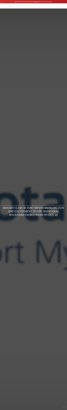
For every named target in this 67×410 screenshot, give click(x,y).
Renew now (36, 1)
